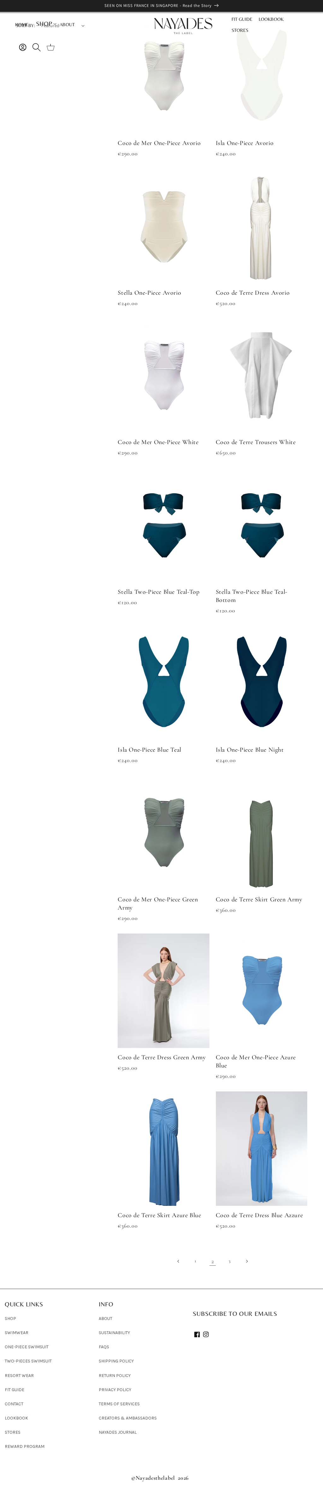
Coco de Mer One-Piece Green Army (158, 903)
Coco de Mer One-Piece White (158, 442)
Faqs (104, 1347)
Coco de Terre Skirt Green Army (259, 899)
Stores (13, 1432)
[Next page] (247, 1261)
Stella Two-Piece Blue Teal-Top (158, 592)
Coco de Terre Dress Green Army (162, 1057)
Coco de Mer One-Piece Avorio (159, 143)
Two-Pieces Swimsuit (28, 1361)
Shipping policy (116, 1361)
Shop (10, 1318)
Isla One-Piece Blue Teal (149, 750)
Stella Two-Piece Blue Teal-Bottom (251, 596)
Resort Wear (19, 1375)
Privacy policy (115, 1389)
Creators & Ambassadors (128, 1418)
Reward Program (24, 1446)
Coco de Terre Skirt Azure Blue (159, 1215)
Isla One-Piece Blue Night (250, 750)
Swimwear (16, 1332)
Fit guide (14, 1389)
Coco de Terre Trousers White (256, 442)
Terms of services (119, 1404)
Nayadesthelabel (155, 1477)
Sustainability (114, 1332)
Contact (14, 1404)
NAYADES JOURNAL (118, 1432)
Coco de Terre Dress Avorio (253, 293)
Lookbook (16, 1418)
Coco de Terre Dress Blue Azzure (259, 1215)
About (105, 1318)
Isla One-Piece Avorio (245, 143)
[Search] (37, 47)
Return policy (115, 1375)
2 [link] (212, 1261)
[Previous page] (178, 1261)
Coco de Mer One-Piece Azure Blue (256, 1061)
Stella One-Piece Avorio (149, 293)
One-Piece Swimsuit (27, 1347)
